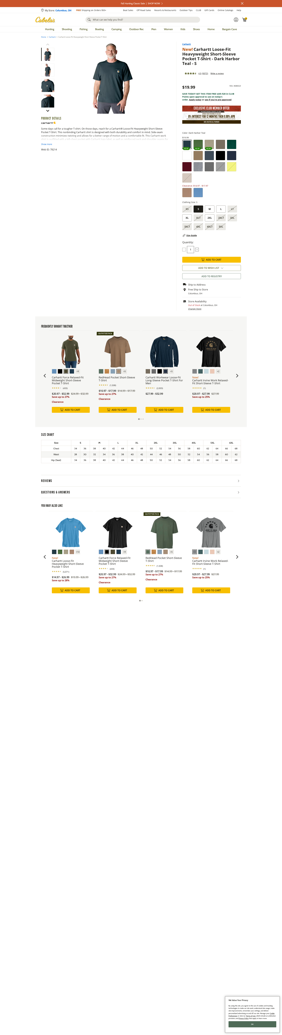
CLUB (198, 10)
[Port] (187, 166)
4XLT (210, 226)
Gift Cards (209, 10)
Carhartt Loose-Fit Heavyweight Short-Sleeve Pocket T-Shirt (68, 563)
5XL (221, 226)
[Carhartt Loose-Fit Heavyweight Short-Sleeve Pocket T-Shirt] (71, 530)
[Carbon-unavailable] (220, 166)
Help (239, 10)
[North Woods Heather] (231, 144)
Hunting (49, 29)
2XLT (221, 217)
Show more (46, 144)
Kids (183, 29)
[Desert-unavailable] (187, 178)
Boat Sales (128, 10)
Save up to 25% (201, 396)
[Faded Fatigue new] (209, 144)
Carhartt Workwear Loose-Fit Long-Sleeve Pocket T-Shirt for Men (164, 380)
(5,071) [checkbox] (66, 571)
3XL (232, 217)
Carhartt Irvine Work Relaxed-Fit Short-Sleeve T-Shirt (210, 382)
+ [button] (197, 249)
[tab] (139, 419)
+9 (78, 371)
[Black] (220, 155)
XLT (198, 217)
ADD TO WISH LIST (208, 268)
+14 (77, 551)
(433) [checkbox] (65, 388)
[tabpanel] (71, 375)
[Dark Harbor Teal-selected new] (187, 144)
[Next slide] (237, 376)
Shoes (196, 29)
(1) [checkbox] (204, 388)
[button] (242, 3)
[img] (244, 19)
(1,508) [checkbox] (113, 385)
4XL (198, 226)
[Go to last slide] (45, 376)
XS (187, 209)
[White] (187, 155)
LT (232, 209)
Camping (116, 29)
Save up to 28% (60, 580)
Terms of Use (251, 1016)
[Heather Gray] (198, 166)
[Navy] (231, 155)
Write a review (217, 73)
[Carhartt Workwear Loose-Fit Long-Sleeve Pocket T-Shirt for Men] (164, 350)
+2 (218, 371)
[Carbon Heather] (209, 166)
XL (187, 217)
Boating (99, 29)
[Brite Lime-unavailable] (231, 166)
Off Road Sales (144, 10)
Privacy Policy (244, 1018)
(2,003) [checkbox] (160, 388)
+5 (124, 371)
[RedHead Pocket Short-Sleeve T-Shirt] (118, 350)
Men (153, 29)
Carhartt (52, 37)
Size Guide (191, 235)
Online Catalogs (225, 10)
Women (168, 29)
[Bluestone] (209, 155)
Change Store (194, 308)
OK (252, 1024)
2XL (210, 217)
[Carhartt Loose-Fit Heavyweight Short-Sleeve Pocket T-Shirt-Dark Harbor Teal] (112, 78)
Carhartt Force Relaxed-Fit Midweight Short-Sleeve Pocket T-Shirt (68, 380)
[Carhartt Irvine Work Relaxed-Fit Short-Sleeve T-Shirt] (211, 350)
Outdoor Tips (186, 10)
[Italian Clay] (187, 192)
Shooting (67, 29)
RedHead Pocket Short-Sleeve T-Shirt (117, 379)
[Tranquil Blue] (198, 192)
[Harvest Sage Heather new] (198, 144)
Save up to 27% (60, 396)
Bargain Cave (229, 29)
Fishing (84, 29)
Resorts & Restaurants (165, 10)
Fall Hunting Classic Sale (140, 3)
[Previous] (59, 78)
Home (211, 29)
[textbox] (190, 249)
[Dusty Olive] (220, 144)
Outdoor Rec (136, 29)
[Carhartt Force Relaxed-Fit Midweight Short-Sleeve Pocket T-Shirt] (71, 350)
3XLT (187, 226)
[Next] (166, 78)
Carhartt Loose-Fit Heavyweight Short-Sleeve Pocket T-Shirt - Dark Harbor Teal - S (211, 56)
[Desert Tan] (198, 155)
